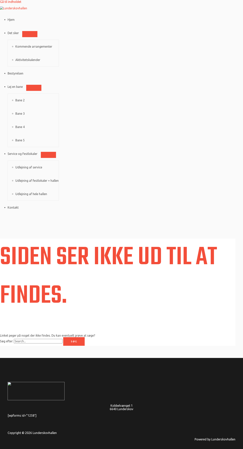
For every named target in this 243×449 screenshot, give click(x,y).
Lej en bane (15, 86)
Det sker (13, 33)
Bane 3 (20, 113)
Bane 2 (20, 100)
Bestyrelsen (15, 73)
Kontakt (13, 207)
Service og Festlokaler (22, 153)
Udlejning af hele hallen (31, 194)
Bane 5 (20, 140)
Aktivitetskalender (27, 60)
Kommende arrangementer (33, 46)
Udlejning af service (28, 167)
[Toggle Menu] (29, 34)
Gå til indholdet (10, 1)
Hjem (11, 19)
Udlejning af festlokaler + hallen (37, 180)
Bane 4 (20, 127)
